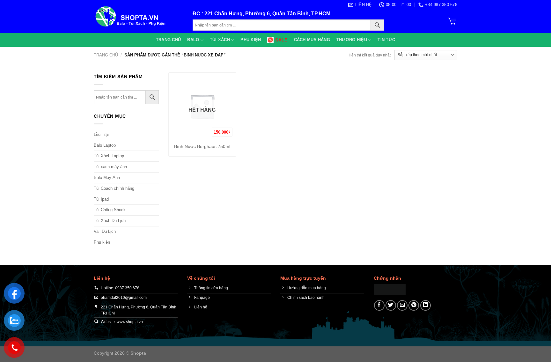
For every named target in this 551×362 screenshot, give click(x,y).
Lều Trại (101, 134)
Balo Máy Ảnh (107, 177)
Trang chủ (168, 39)
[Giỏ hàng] (452, 20)
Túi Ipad (101, 199)
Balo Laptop (105, 145)
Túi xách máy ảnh (110, 166)
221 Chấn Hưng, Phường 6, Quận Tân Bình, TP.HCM (267, 13)
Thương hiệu (351, 39)
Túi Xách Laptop (109, 155)
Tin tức (386, 39)
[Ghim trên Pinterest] (413, 305)
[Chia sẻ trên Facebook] (379, 305)
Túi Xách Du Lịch (110, 220)
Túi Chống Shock (110, 209)
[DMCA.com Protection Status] (390, 289)
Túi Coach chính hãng (114, 188)
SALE (281, 39)
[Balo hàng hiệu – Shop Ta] (138, 16)
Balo (193, 39)
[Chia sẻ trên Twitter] (391, 305)
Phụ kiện (250, 39)
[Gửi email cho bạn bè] (402, 305)
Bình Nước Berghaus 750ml (202, 146)
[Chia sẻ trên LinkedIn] (425, 305)
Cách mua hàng (312, 39)
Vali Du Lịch (105, 231)
